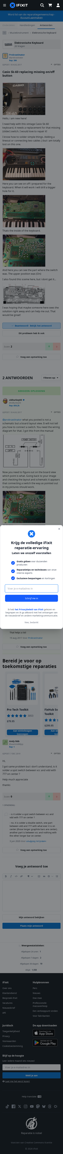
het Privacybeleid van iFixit (29, 609)
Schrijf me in (31, 598)
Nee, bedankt (31, 622)
